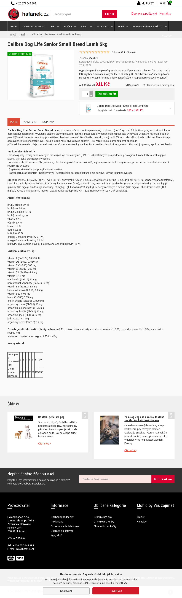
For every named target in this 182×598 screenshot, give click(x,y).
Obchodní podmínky (62, 517)
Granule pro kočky (104, 521)
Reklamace (57, 521)
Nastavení (66, 590)
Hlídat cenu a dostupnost (160, 85)
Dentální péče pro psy (51, 417)
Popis (14, 121)
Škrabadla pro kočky (105, 526)
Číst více (44, 443)
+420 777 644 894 (23, 545)
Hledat (109, 14)
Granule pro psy (103, 517)
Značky (167, 36)
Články (140, 517)
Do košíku (105, 94)
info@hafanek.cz (25, 549)
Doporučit (133, 85)
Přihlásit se (163, 479)
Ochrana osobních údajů (65, 526)
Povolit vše (116, 590)
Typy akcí (56, 535)
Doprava (48, 121)
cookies (67, 583)
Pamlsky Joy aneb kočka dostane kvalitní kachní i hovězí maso (144, 418)
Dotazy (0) (30, 121)
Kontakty (165, 13)
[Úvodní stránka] (29, 13)
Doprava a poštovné (144, 13)
